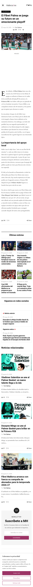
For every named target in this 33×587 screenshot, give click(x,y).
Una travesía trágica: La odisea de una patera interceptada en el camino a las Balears (24, 261)
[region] (16, 570)
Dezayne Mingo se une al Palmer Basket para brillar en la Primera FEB (15, 429)
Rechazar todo (16, 583)
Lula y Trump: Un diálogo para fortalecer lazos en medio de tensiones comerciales (8, 260)
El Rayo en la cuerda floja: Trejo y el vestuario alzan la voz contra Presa (24, 287)
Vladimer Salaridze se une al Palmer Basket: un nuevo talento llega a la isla (15, 380)
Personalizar (16, 578)
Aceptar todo (16, 573)
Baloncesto (6, 11)
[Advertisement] (16, 71)
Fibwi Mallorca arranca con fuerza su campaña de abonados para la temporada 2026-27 (15, 480)
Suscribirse (16, 537)
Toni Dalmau (18, 27)
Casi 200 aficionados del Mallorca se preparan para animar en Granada (8, 288)
